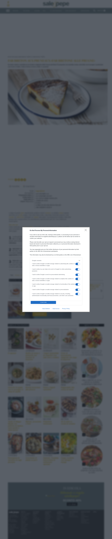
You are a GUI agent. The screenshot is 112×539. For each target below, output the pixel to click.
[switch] (77, 264)
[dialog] (56, 269)
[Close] (86, 230)
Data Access (56, 308)
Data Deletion (46, 308)
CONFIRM (43, 302)
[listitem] (56, 260)
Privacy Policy (66, 308)
